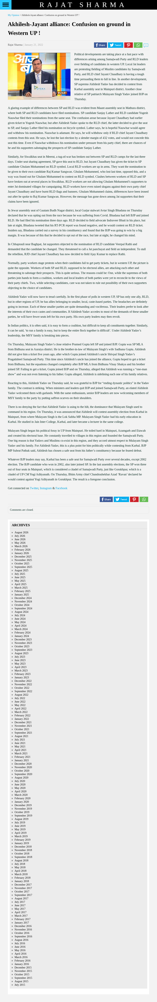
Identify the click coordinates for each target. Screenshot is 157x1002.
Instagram (46, 488)
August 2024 (21, 611)
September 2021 (23, 732)
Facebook (61, 488)
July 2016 (20, 943)
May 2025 (20, 580)
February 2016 (22, 960)
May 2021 (20, 746)
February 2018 (22, 877)
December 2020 (23, 763)
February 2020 (22, 798)
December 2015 (23, 967)
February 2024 (22, 632)
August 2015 (21, 981)
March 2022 (21, 712)
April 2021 (20, 750)
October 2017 (22, 891)
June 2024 (20, 618)
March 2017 (21, 915)
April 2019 (20, 832)
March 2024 (21, 629)
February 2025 (22, 591)
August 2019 (21, 819)
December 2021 (23, 722)
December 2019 (23, 805)
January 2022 (22, 718)
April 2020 (20, 791)
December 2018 (23, 846)
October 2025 (22, 563)
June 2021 (20, 743)
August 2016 (21, 939)
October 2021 (22, 729)
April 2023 (20, 667)
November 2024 (23, 601)
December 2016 (23, 926)
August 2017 (21, 898)
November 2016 (23, 929)
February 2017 (22, 919)
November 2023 (23, 643)
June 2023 (20, 660)
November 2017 (23, 888)
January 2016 (22, 964)
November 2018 (23, 850)
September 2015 (23, 977)
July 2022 (20, 698)
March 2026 (21, 546)
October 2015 (22, 974)
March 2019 (21, 836)
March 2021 (21, 753)
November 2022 (23, 684)
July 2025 (20, 573)
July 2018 (20, 864)
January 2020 (22, 801)
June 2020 (20, 784)
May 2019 (20, 829)
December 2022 (23, 681)
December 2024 (23, 598)
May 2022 (20, 705)
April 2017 (20, 912)
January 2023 (22, 677)
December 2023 (23, 639)
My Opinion (13, 15)
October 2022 (22, 687)
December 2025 (23, 556)
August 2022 (21, 694)
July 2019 (20, 822)
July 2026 (20, 535)
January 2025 (22, 594)
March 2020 (21, 794)
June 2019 (20, 826)
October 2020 (22, 770)
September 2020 (23, 774)
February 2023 (22, 674)
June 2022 (20, 701)
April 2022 (20, 708)
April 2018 (20, 870)
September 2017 (23, 895)
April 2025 (20, 584)
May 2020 (20, 788)
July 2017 (20, 902)
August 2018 (21, 860)
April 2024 (20, 625)
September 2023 (23, 649)
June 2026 (20, 539)
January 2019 (22, 843)
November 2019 (23, 808)
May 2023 (20, 663)
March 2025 (21, 587)
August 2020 (21, 777)
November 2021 (23, 725)
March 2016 (21, 957)
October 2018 (22, 853)
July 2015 (20, 984)
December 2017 (23, 884)
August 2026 (21, 532)
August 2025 (21, 570)
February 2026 (22, 549)
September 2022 (23, 691)
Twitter (34, 488)
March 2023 (21, 670)
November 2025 (23, 560)
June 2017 (20, 905)
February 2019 (22, 839)
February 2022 (22, 715)
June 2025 (20, 577)
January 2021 (22, 760)
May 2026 (20, 542)
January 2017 (22, 922)
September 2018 (23, 857)
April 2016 (20, 953)
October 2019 (22, 812)
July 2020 (20, 781)
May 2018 (20, 867)
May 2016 (20, 950)
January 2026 (22, 553)
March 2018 (21, 874)
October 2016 (22, 933)
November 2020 (23, 767)
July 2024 (20, 615)
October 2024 (22, 605)
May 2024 (20, 622)
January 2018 (22, 881)
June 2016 (20, 946)
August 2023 (21, 653)
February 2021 (22, 756)
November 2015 (23, 971)
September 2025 (23, 567)
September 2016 (23, 936)
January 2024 (22, 636)
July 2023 (20, 656)
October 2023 (22, 646)
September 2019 (23, 815)
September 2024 (23, 608)
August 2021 (21, 736)
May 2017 (20, 908)
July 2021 (20, 739)
